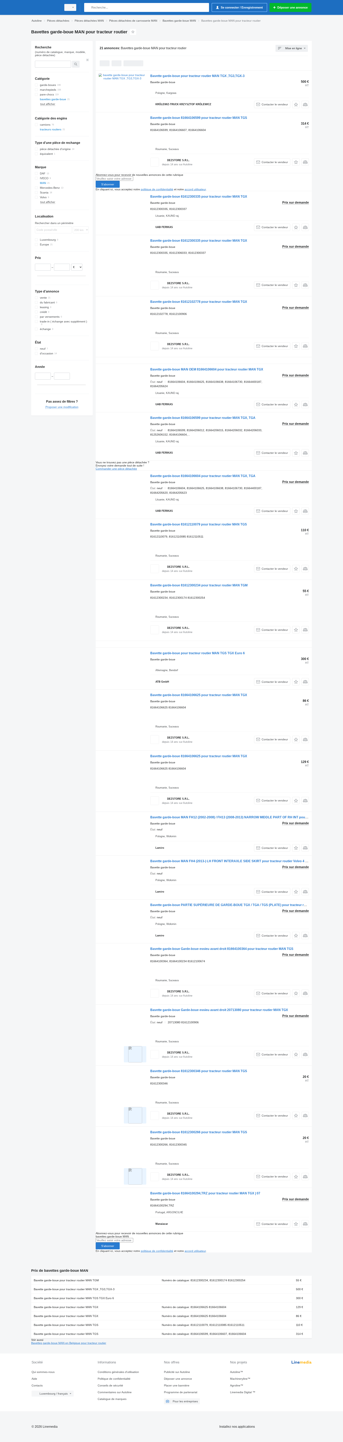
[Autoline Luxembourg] (45, 7)
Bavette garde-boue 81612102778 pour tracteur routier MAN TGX (198, 301)
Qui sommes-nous (43, 1372)
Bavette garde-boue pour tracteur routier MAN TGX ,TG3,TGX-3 (197, 76)
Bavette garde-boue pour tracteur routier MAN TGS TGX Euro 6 (197, 653)
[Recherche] (88, 7)
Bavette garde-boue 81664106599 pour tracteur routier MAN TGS (198, 117)
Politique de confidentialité (114, 1378)
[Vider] (87, 60)
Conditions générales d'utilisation (118, 1372)
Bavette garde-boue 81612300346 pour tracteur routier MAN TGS (198, 1071)
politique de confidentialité (157, 189)
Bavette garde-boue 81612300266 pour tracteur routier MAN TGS (198, 1132)
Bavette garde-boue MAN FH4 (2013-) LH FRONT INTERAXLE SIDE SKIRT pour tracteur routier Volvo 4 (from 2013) (236, 861)
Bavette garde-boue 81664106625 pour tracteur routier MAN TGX (198, 695)
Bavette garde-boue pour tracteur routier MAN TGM (66, 1280)
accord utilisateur (195, 189)
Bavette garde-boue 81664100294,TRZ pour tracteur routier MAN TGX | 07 (205, 1193)
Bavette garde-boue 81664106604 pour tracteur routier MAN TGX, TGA (202, 476)
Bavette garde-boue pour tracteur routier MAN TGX (66, 1307)
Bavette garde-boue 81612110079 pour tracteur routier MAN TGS (198, 524)
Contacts (37, 1385)
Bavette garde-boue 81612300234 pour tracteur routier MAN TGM (199, 585)
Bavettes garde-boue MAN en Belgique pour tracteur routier (68, 1343)
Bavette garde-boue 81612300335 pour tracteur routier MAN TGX (198, 196)
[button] (296, 104)
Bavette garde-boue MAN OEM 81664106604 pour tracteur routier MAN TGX (206, 369)
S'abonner (107, 184)
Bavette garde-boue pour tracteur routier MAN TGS (66, 1325)
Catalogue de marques (112, 1399)
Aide (34, 1378)
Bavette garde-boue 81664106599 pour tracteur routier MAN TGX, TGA (202, 417)
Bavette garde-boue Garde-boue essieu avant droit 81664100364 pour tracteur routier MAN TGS (221, 948)
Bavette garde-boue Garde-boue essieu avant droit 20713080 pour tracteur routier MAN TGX (219, 1010)
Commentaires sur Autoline (115, 1392)
